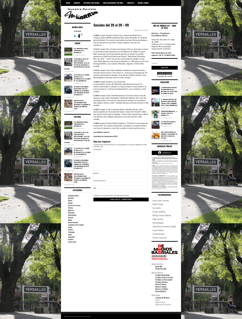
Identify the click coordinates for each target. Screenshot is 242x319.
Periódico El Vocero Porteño (164, 277)
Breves (70, 200)
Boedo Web (158, 266)
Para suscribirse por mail (113, 3)
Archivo (77, 3)
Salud (70, 234)
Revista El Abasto (160, 284)
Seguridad (71, 237)
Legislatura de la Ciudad (75, 225)
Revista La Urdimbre (161, 289)
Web (94, 188)
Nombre (96, 173)
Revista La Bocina (161, 286)
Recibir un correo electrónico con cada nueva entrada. (112, 195)
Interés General (73, 222)
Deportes (71, 210)
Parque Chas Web (160, 269)
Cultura (70, 208)
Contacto (130, 3)
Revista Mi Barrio (160, 291)
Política (70, 229)
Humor (70, 220)
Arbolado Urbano (73, 195)
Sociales (70, 239)
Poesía (70, 227)
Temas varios (72, 242)
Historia (70, 217)
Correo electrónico (99, 180)
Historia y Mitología (91, 3)
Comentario (97, 149)
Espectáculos (72, 215)
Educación (71, 212)
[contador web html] (165, 73)
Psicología (71, 232)
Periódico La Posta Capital (163, 279)
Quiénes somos (143, 3)
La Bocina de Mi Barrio (162, 297)
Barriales (71, 198)
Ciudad (70, 203)
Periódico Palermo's (161, 282)
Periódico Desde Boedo (162, 275)
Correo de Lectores (74, 205)
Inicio (68, 3)
